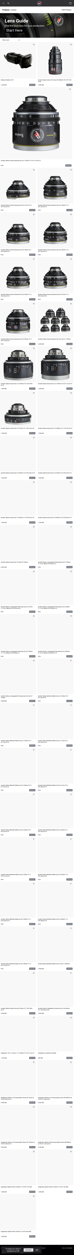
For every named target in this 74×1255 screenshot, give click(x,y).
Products (5, 10)
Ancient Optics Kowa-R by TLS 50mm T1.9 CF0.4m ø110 (17, 517)
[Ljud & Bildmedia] (39, 3)
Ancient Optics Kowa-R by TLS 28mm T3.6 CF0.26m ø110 (18, 473)
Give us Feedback (67, 1248)
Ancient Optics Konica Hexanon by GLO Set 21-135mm (54, 339)
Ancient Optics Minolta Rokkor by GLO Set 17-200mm (54, 964)
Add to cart (32, 84)
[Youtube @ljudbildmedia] (22, 1253)
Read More (28, 1250)
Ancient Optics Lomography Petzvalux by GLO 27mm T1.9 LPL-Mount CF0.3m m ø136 (16, 607)
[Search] (11, 3)
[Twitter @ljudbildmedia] (16, 1253)
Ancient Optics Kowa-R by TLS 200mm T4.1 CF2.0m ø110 (55, 428)
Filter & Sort (5, 40)
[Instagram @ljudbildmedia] (10, 1253)
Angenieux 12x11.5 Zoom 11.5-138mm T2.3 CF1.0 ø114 (17, 1053)
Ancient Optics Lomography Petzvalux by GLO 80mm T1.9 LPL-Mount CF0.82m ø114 (54, 652)
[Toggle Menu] (3, 3)
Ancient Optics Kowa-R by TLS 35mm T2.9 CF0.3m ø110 (54, 473)
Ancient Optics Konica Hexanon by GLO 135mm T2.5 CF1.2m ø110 (21, 160)
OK (37, 1250)
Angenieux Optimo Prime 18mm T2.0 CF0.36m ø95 (16, 1231)
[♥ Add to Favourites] (33, 44)
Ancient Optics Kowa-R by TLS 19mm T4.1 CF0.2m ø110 (17, 428)
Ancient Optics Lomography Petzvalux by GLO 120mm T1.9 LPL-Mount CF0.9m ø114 (54, 562)
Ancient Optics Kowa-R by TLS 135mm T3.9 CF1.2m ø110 (55, 383)
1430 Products (66, 10)
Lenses (13, 10)
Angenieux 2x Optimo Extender (47, 1053)
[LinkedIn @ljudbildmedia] (29, 1253)
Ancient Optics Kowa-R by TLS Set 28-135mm (14, 562)
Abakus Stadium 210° (7, 80)
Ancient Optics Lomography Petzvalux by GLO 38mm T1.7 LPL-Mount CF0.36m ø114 (54, 607)
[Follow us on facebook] (4, 1253)
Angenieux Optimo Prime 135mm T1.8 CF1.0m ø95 (53, 1187)
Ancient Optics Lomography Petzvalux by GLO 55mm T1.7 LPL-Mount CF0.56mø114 (16, 652)
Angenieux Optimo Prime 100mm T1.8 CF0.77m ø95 (16, 1187)
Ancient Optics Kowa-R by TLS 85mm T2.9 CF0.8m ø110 (54, 517)
